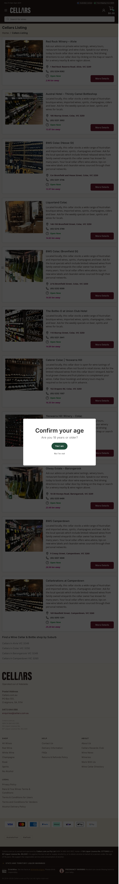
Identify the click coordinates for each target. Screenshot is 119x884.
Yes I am (59, 446)
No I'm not (59, 453)
